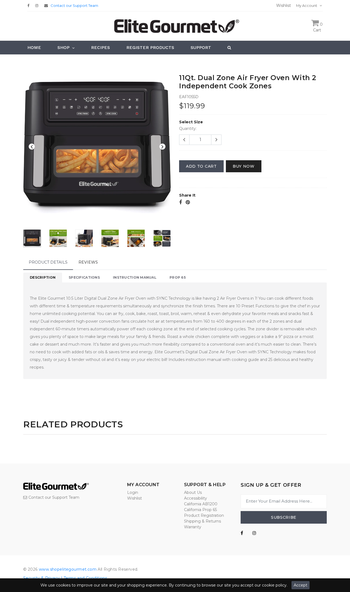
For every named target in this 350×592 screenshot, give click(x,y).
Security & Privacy (41, 578)
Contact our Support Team (74, 5)
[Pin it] (188, 202)
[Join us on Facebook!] (29, 5)
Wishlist (134, 498)
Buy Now (244, 166)
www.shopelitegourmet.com (68, 569)
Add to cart (201, 166)
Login (132, 492)
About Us (193, 492)
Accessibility (195, 498)
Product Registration (204, 515)
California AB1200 (200, 503)
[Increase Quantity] (216, 140)
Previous (32, 147)
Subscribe (283, 517)
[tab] (42, 277)
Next (162, 147)
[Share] (180, 202)
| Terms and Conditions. (84, 578)
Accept (300, 585)
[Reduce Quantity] (184, 140)
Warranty (192, 526)
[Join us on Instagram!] (38, 5)
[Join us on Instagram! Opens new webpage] (254, 533)
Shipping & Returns (202, 521)
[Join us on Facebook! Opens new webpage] (242, 533)
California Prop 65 (200, 509)
